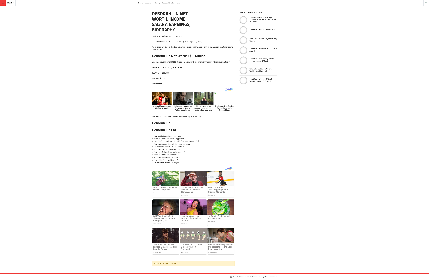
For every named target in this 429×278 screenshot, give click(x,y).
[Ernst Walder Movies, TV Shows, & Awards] (243, 50)
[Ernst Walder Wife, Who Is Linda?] (243, 30)
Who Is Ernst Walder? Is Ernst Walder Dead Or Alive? (261, 69)
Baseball (148, 2)
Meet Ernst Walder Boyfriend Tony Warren (263, 39)
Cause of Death (168, 2)
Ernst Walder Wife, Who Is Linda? (262, 29)
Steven (157, 36)
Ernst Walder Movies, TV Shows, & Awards (263, 49)
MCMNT (10, 2)
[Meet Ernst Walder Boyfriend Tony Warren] (243, 40)
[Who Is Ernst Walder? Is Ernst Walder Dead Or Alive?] (243, 70)
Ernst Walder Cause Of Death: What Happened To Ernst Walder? (262, 80)
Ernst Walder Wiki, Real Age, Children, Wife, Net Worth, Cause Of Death (262, 19)
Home (140, 2)
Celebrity (157, 2)
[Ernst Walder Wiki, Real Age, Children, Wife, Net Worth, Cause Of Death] (243, 20)
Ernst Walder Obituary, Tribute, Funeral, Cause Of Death (261, 59)
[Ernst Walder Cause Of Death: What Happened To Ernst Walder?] (243, 80)
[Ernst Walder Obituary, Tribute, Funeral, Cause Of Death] (243, 60)
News (178, 2)
